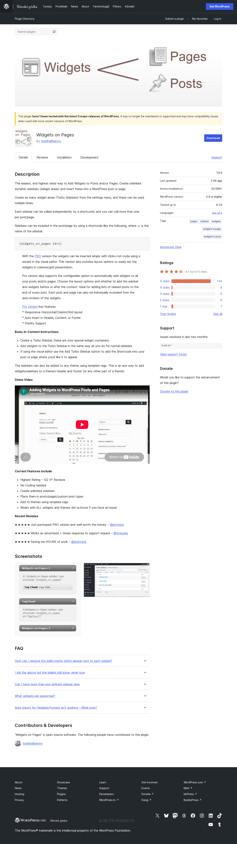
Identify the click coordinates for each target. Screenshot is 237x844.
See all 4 (217, 212)
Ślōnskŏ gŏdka (58, 820)
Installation (64, 157)
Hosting (19, 794)
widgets (216, 221)
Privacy (19, 800)
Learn (102, 782)
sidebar (204, 221)
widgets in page (212, 229)
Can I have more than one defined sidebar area (47, 684)
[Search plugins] (54, 31)
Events (145, 788)
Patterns (62, 800)
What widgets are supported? (35, 696)
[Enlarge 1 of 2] (76, 568)
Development (89, 157)
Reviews (42, 157)
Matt (188, 788)
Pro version (30, 306)
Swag (146, 800)
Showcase (63, 782)
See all (217, 314)
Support (216, 157)
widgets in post (212, 236)
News (18, 788)
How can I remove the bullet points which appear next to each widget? (63, 661)
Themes (62, 788)
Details (23, 157)
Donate (147, 794)
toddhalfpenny (51, 141)
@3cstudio (121, 533)
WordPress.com (195, 782)
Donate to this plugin (174, 391)
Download (213, 138)
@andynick (78, 542)
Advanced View (170, 247)
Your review (168, 314)
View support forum (173, 354)
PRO (38, 256)
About (18, 782)
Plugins (61, 794)
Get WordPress (219, 6)
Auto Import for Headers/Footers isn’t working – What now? (56, 707)
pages (193, 221)
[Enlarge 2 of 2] (144, 568)
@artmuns (117, 524)
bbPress (190, 794)
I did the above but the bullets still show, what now (50, 672)
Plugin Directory (24, 18)
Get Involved (149, 782)
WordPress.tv (109, 800)
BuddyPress (193, 800)
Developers (106, 794)
